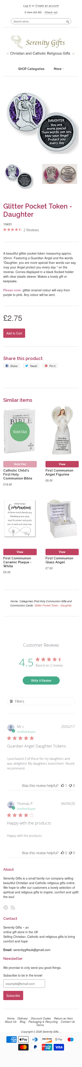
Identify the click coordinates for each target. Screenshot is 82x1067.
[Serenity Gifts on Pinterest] (5, 907)
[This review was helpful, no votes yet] (62, 852)
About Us (11, 1021)
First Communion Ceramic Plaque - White (17, 562)
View (62, 464)
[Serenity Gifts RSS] (12, 907)
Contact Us (68, 1021)
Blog (22, 1021)
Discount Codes (41, 1018)
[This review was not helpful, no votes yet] (70, 785)
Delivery (22, 1018)
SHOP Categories (31, 69)
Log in (27, 5)
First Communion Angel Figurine (59, 472)
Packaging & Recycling (43, 1021)
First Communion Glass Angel (59, 560)
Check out (51, 12)
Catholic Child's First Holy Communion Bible (17, 474)
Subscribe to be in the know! (22, 975)
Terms (40, 1025)
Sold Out (20, 464)
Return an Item (63, 1018)
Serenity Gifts (50, 1031)
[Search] (67, 21)
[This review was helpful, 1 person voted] (62, 785)
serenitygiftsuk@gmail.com (32, 950)
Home (14, 601)
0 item (33, 12)
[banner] (41, 46)
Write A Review (41, 680)
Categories (26, 601)
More (58, 69)
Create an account (47, 5)
